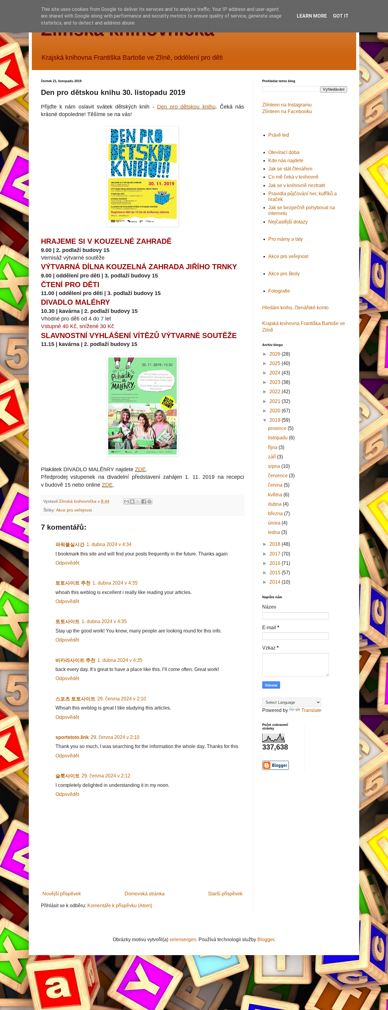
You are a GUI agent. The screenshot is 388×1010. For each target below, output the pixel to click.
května (275, 494)
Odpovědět (67, 562)
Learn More (312, 16)
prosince (278, 428)
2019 (275, 420)
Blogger (265, 939)
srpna (274, 466)
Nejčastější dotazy (288, 221)
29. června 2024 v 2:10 (121, 698)
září (272, 456)
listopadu (278, 437)
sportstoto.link (72, 737)
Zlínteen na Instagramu (287, 104)
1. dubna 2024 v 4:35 (115, 583)
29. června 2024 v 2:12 (106, 775)
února (275, 522)
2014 (275, 582)
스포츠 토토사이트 (75, 698)
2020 (275, 410)
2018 (275, 544)
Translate (311, 710)
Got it (341, 16)
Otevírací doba (283, 152)
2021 (275, 401)
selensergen (182, 939)
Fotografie (279, 291)
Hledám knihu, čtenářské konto (295, 307)
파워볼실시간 (70, 544)
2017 (275, 553)
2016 (275, 563)
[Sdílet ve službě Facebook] (144, 501)
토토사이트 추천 (73, 583)
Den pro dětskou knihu (186, 107)
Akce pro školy (284, 273)
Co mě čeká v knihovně (293, 177)
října (273, 447)
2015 (275, 572)
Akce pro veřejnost (74, 510)
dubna (275, 504)
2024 (275, 372)
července (278, 475)
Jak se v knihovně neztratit (296, 185)
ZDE (140, 469)
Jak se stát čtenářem (290, 168)
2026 (275, 354)
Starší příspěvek (225, 893)
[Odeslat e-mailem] (126, 501)
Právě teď (278, 135)
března (276, 513)
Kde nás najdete (285, 160)
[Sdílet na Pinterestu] (149, 501)
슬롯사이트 (67, 775)
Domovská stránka (145, 893)
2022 (275, 391)
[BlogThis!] (132, 501)
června (276, 485)
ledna (274, 532)
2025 (275, 363)
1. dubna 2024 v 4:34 (109, 544)
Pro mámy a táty (285, 239)
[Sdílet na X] (138, 501)
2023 (275, 382)
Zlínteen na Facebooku (287, 111)
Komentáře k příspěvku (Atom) (119, 905)
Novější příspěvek (61, 893)
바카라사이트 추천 (75, 660)
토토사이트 (67, 621)
